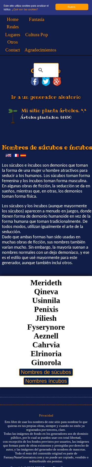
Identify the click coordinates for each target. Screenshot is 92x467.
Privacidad (46, 415)
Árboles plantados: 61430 (46, 117)
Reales (13, 26)
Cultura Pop (36, 34)
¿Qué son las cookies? (25, 9)
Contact (12, 49)
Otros (12, 42)
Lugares (12, 34)
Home (12, 19)
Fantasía (36, 19)
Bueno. (72, 7)
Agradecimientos (40, 49)
